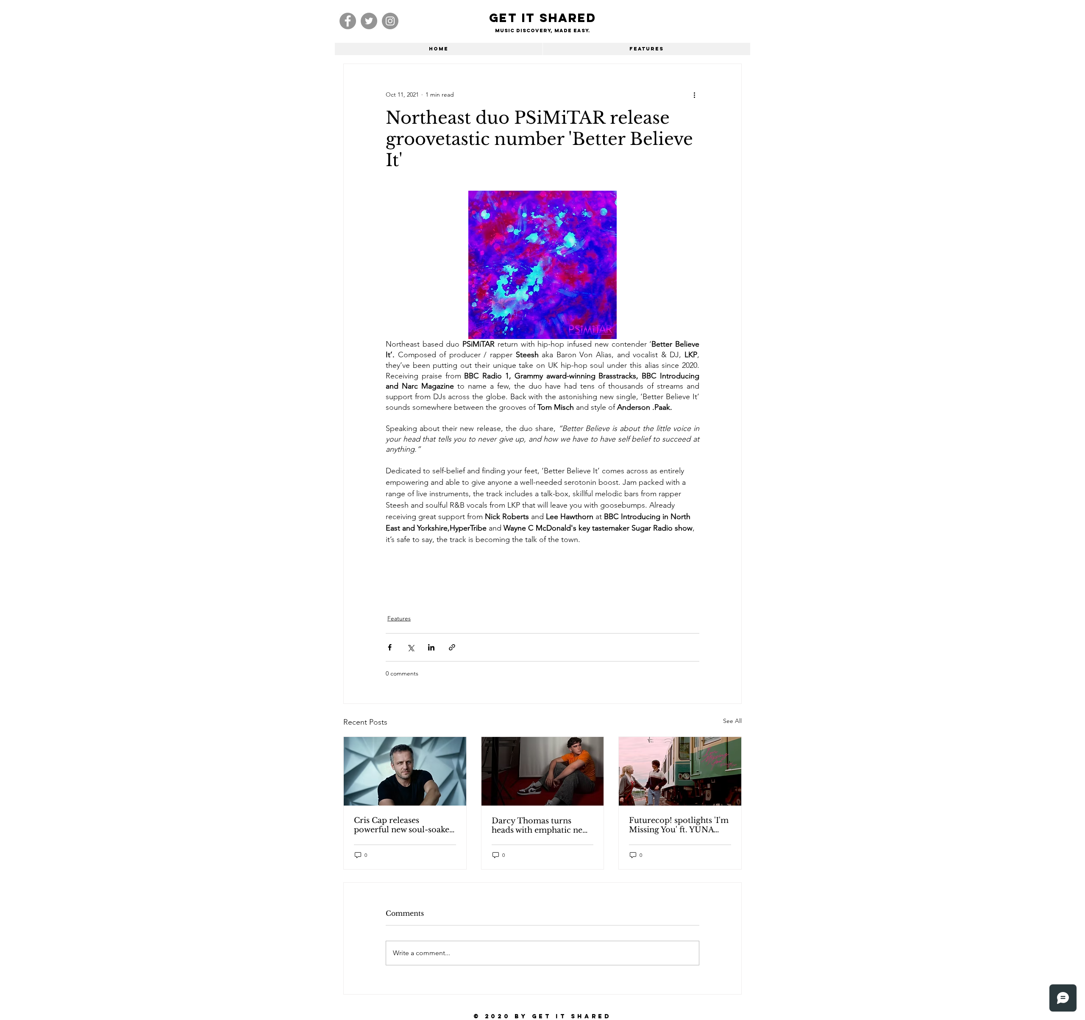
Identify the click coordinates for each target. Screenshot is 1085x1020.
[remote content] (542, 574)
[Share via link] (452, 647)
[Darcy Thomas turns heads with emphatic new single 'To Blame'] (542, 771)
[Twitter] (369, 21)
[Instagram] (390, 21)
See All (732, 721)
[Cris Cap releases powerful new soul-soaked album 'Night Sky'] (405, 771)
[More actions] (694, 94)
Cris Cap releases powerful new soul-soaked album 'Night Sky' (404, 825)
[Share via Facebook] (390, 647)
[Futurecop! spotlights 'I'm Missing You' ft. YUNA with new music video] (680, 771)
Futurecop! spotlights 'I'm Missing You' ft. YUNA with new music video (679, 825)
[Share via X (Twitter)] (410, 647)
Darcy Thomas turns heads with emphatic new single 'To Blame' (540, 825)
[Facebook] (347, 21)
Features (399, 618)
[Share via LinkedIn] (431, 647)
